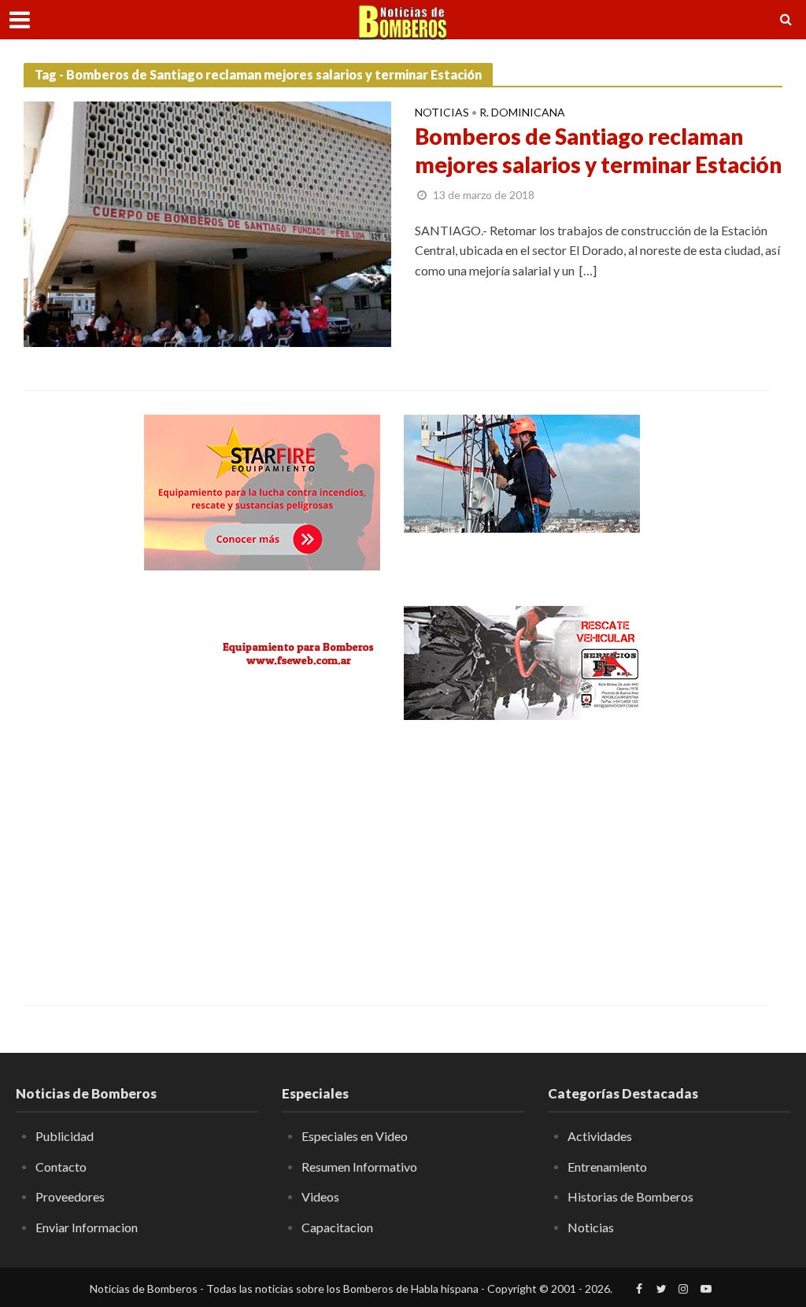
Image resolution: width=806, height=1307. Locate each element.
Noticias (442, 113)
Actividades (600, 1135)
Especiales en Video (354, 1135)
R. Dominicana (522, 113)
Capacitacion (337, 1227)
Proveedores (70, 1196)
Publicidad (64, 1135)
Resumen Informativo (359, 1166)
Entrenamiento (607, 1166)
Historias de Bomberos (630, 1196)
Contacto (61, 1166)
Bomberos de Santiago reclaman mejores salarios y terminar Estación (598, 150)
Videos (320, 1196)
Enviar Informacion (86, 1227)
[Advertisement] (262, 851)
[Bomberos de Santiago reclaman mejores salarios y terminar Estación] (207, 222)
